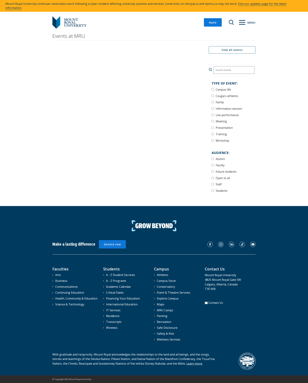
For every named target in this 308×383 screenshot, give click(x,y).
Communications (66, 287)
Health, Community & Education (76, 298)
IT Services (113, 310)
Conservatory (166, 287)
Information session (229, 108)
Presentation (224, 128)
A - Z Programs (116, 281)
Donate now (112, 244)
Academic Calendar (118, 287)
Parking (162, 316)
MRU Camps (165, 310)
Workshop (222, 140)
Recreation (164, 322)
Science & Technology (69, 304)
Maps (160, 304)
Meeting (221, 121)
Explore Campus (168, 298)
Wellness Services (168, 339)
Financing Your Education (123, 298)
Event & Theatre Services (173, 293)
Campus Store (166, 281)
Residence (112, 316)
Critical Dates (115, 293)
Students (221, 190)
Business (61, 281)
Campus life (223, 89)
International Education (122, 304)
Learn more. (194, 364)
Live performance (227, 115)
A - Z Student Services (120, 275)
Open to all (223, 178)
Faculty (220, 165)
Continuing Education (69, 293)
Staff (219, 184)
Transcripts (114, 322)
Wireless (111, 328)
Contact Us (215, 303)
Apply (213, 22)
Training (221, 134)
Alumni (220, 159)
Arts (58, 275)
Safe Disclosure (167, 328)
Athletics (162, 275)
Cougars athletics (227, 96)
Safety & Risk (165, 334)
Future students (226, 171)
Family (220, 102)
